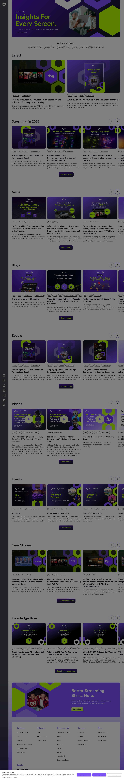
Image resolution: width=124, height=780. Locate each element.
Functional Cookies (84, 774)
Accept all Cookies (99, 774)
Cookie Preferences (114, 774)
